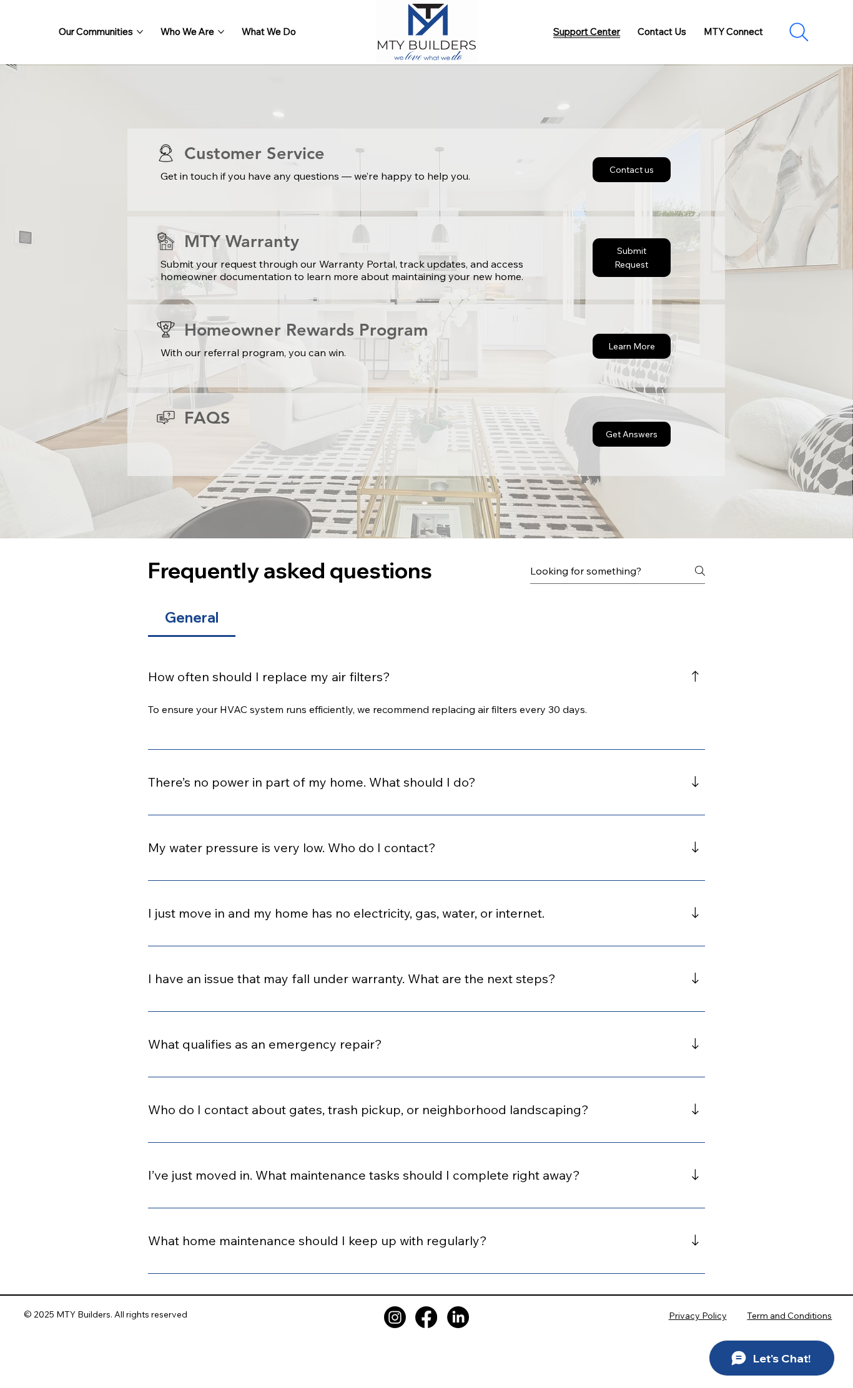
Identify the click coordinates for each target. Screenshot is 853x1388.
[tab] (191, 618)
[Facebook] (426, 1317)
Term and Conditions (789, 1315)
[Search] (799, 32)
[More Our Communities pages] (140, 32)
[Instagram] (395, 1317)
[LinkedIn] (458, 1317)
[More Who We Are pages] (221, 32)
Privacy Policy (698, 1315)
